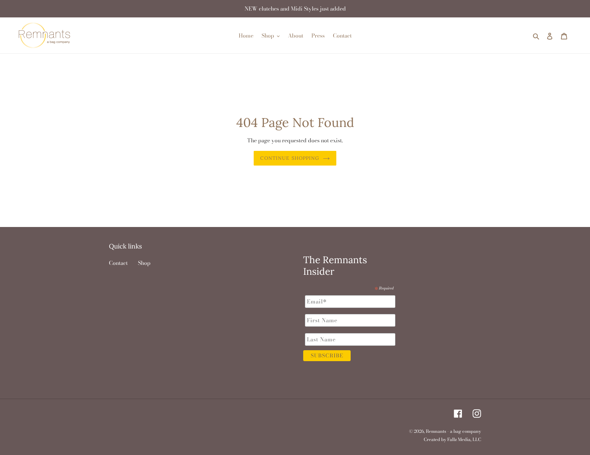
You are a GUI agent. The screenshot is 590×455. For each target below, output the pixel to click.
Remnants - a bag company (453, 431)
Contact (118, 263)
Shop (144, 263)
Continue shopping (289, 158)
